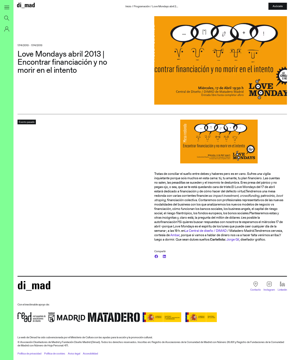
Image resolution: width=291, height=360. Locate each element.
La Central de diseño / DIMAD (206, 230)
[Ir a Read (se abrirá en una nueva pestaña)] (32, 318)
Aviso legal (74, 353)
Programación (142, 6)
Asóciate (278, 6)
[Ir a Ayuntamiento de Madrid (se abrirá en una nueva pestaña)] (66, 318)
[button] (7, 7)
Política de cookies (54, 353)
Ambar (175, 235)
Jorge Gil (232, 239)
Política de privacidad (29, 353)
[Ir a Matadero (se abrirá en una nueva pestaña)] (114, 318)
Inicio (128, 6)
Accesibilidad (90, 353)
